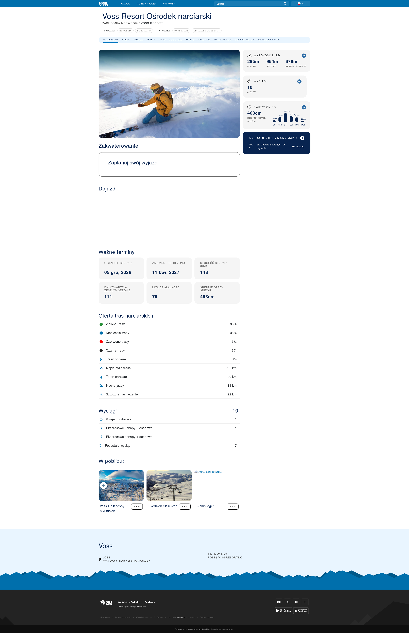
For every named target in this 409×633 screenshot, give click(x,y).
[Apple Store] (301, 610)
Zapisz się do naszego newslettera (132, 606)
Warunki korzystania (144, 617)
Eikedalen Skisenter (207, 31)
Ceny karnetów (245, 39)
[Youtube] (278, 602)
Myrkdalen (181, 31)
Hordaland (144, 31)
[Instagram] (296, 602)
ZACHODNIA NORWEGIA (120, 23)
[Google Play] (283, 610)
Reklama (149, 602)
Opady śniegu (222, 39)
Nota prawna (105, 617)
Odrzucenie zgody (207, 617)
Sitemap (160, 617)
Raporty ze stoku (171, 39)
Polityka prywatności (123, 617)
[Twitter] (287, 602)
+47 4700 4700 (217, 553)
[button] (169, 217)
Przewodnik (110, 39)
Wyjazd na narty (269, 39)
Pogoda (125, 3)
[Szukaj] (285, 3)
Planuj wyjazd (146, 3)
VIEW (137, 506)
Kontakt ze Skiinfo (128, 602)
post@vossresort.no (225, 557)
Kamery (151, 39)
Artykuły (169, 3)
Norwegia (125, 31)
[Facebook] (305, 602)
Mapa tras (204, 39)
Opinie (190, 39)
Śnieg (125, 39)
